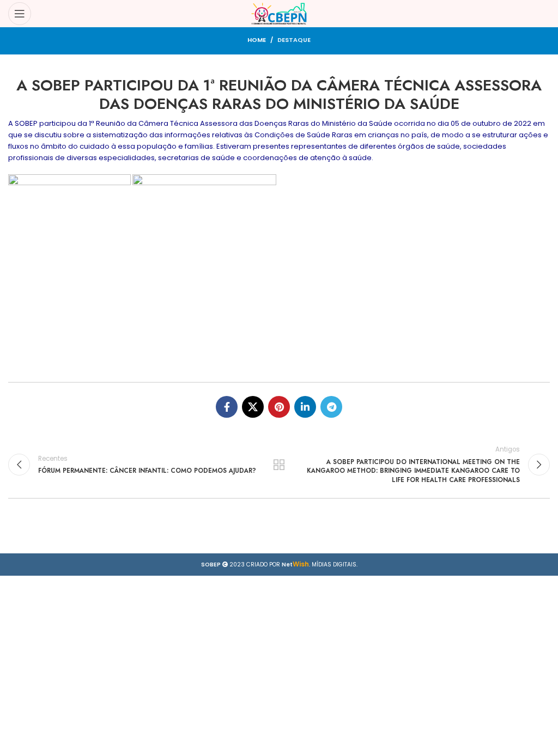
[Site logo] (279, 13)
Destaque (294, 39)
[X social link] (253, 407)
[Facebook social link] (227, 407)
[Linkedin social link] (305, 407)
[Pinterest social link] (279, 407)
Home (256, 39)
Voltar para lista (279, 464)
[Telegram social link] (331, 407)
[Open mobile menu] (20, 14)
